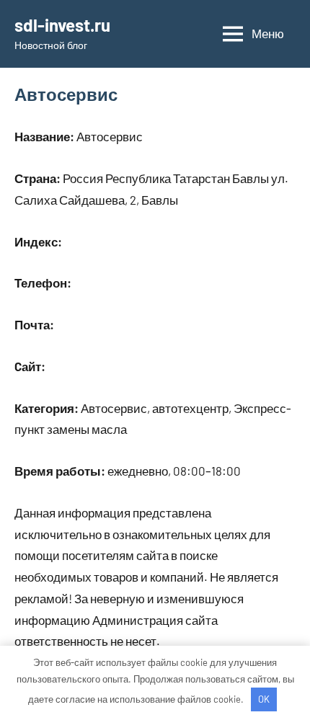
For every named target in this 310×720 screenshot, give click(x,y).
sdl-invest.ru (62, 24)
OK (264, 699)
